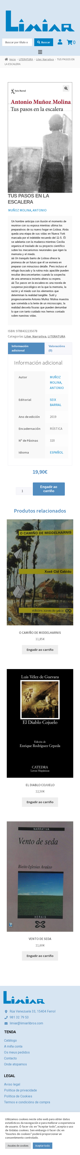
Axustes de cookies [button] (18, 1145)
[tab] (26, 348)
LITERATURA (26, 59)
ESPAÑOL (56, 452)
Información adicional (20, 348)
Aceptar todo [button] (42, 1145)
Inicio (12, 59)
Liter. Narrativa (45, 59)
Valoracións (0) (57, 348)
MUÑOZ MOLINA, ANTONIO (27, 210)
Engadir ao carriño (48, 489)
